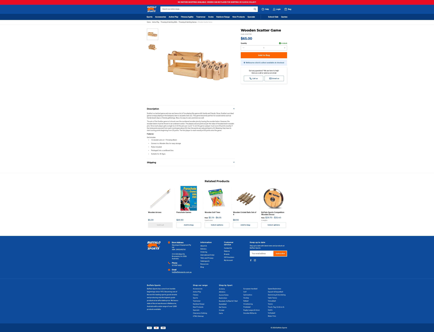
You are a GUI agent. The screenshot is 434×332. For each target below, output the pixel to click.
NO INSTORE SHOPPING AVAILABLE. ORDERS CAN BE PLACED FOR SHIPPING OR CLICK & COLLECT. (217, 2)
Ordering (203, 252)
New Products (238, 17)
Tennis (270, 304)
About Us (203, 246)
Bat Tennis (222, 307)
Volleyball (271, 313)
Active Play (197, 292)
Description (153, 109)
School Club (273, 17)
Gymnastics (247, 295)
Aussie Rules (224, 295)
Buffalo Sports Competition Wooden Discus (272, 213)
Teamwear (197, 301)
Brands (226, 254)
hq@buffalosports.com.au (182, 272)
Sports (195, 298)
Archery (222, 289)
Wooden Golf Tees (212, 212)
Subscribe (280, 253)
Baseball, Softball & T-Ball (228, 301)
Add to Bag (264, 55)
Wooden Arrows (154, 212)
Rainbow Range (198, 304)
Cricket (221, 310)
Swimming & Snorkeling (277, 295)
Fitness (195, 295)
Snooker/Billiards (250, 313)
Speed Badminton (274, 289)
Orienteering (248, 304)
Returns (227, 251)
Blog (202, 267)
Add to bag (188, 225)
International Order (207, 255)
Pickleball (247, 307)
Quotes (284, 17)
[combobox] (209, 9)
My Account (228, 260)
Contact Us (228, 248)
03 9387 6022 (177, 265)
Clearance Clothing (200, 313)
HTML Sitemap (198, 316)
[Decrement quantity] (243, 48)
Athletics (222, 292)
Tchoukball (272, 301)
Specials (196, 310)
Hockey (246, 298)
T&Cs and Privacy (206, 258)
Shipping (151, 162)
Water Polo (272, 316)
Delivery (203, 249)
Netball (246, 301)
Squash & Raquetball (275, 292)
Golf (244, 292)
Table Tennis (272, 298)
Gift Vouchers (229, 257)
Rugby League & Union (251, 310)
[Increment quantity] (284, 48)
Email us (275, 78)
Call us (255, 78)
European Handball (250, 289)
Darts (221, 313)
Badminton (223, 298)
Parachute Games (183, 212)
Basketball (223, 304)
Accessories (197, 289)
